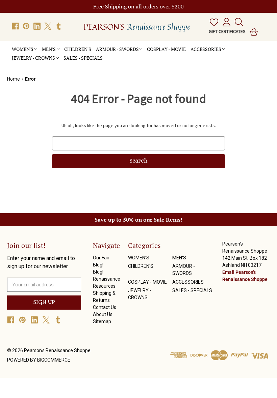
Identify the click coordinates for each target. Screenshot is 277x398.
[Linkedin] (37, 26)
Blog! (98, 272)
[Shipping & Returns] (121, 54)
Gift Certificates (227, 31)
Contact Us (104, 307)
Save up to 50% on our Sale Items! (138, 219)
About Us (102, 314)
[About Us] (131, 54)
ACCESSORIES (206, 49)
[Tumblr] (58, 26)
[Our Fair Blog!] (107, 54)
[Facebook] (15, 26)
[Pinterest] (26, 26)
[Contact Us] (126, 54)
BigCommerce (53, 360)
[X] (47, 26)
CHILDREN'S (77, 49)
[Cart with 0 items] (252, 31)
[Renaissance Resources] (117, 54)
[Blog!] (112, 54)
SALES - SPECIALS (83, 58)
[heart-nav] (212, 22)
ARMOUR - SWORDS (117, 49)
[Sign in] (225, 22)
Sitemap (102, 321)
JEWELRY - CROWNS (33, 58)
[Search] (237, 22)
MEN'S (49, 49)
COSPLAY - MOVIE (166, 49)
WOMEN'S (22, 49)
